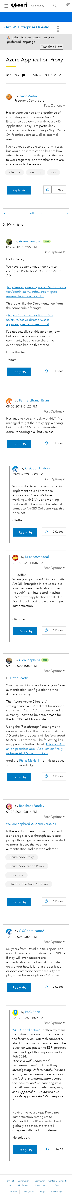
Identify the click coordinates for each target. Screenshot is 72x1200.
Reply (16, 190)
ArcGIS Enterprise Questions (29, 27)
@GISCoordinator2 (26, 1030)
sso (53, 172)
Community (37, 5)
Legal (42, 1192)
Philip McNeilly (30, 761)
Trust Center (28, 1192)
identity (14, 172)
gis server (16, 875)
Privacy (13, 1192)
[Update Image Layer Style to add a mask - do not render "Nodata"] (67, 213)
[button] (54, 105)
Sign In (67, 6)
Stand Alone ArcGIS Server (28, 884)
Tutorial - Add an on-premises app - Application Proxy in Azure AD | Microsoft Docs (35, 748)
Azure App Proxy (21, 857)
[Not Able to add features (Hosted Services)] (5, 213)
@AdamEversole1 (43, 824)
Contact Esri (56, 1192)
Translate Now (51, 47)
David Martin (19, 678)
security (35, 172)
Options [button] (58, 29)
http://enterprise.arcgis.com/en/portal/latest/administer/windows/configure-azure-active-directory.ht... (36, 291)
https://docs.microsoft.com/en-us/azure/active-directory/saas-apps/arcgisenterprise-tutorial (29, 319)
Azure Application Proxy (26, 866)
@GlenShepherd (18, 824)
